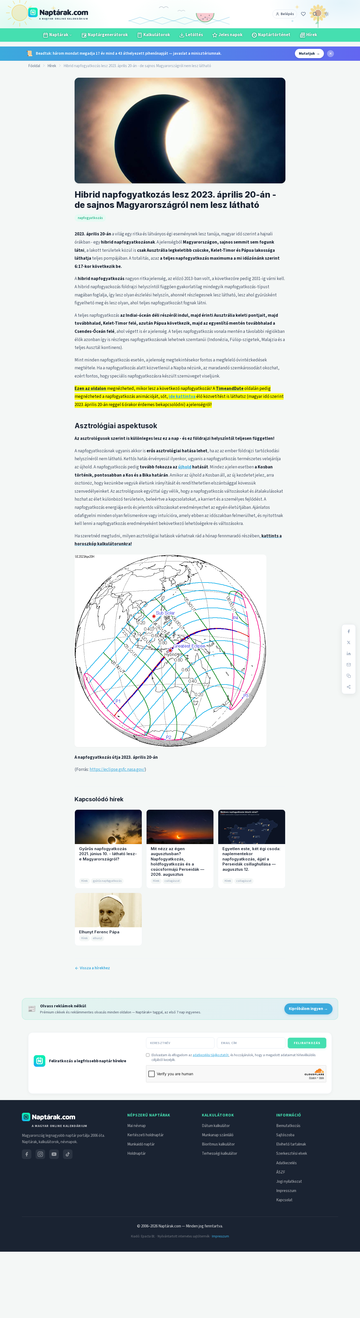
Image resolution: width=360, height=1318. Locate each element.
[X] (348, 642)
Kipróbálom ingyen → (308, 1009)
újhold (184, 467)
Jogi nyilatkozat (289, 1181)
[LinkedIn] (348, 653)
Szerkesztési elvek (291, 1153)
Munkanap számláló (217, 1135)
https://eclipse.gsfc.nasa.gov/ (117, 769)
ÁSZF (280, 1172)
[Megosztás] (348, 687)
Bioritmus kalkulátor (218, 1144)
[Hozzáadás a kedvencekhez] (303, 14)
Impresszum (286, 1191)
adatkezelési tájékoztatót (210, 1055)
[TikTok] (67, 1154)
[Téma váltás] (326, 14)
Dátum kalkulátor (216, 1126)
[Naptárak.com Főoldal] (48, 1117)
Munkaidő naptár (141, 1144)
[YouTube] (54, 1154)
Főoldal (34, 66)
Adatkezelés (286, 1163)
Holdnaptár (136, 1153)
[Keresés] (315, 14)
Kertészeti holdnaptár (145, 1135)
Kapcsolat (284, 1200)
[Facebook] (348, 631)
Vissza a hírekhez (95, 968)
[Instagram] (40, 1154)
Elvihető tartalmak (291, 1144)
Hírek (51, 66)
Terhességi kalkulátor (219, 1153)
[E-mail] (348, 664)
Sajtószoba (285, 1135)
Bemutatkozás (288, 1126)
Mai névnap (136, 1126)
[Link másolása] (348, 676)
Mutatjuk (309, 53)
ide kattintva (182, 396)
